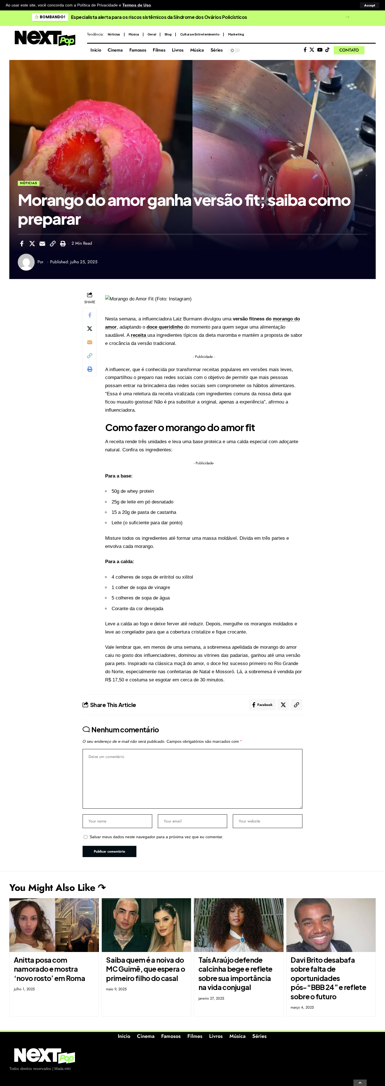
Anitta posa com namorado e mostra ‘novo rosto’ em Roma (49, 969)
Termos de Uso (136, 5)
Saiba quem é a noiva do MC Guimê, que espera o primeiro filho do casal (145, 969)
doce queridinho (165, 327)
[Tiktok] (327, 50)
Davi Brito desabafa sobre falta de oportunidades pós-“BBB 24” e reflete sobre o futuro (328, 978)
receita (139, 335)
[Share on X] (32, 243)
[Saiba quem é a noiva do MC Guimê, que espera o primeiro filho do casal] (146, 925)
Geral (151, 34)
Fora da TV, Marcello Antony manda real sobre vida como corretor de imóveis (153, 17)
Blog (168, 34)
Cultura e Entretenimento (200, 34)
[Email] (42, 243)
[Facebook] (305, 50)
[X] (312, 50)
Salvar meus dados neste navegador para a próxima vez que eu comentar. (156, 837)
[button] (369, 5)
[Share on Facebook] (22, 243)
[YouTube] (320, 50)
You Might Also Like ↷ (57, 888)
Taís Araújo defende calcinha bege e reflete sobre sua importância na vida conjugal (235, 973)
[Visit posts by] (26, 262)
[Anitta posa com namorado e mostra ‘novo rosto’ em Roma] (54, 925)
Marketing (236, 34)
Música (134, 34)
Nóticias (114, 34)
